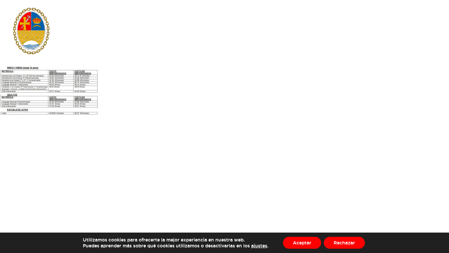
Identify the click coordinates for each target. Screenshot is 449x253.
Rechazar (344, 242)
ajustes (259, 245)
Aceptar (302, 242)
